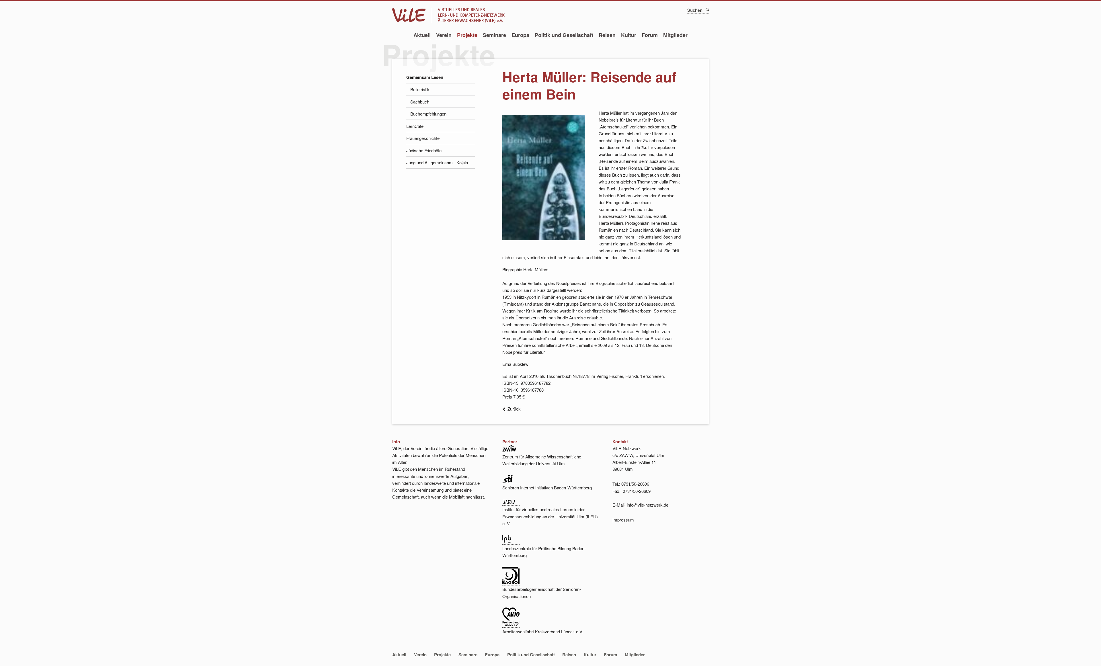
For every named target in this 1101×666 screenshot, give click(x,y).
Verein (444, 35)
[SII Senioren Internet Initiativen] (511, 481)
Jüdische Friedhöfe (424, 150)
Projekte (467, 35)
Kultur (628, 35)
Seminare (494, 35)
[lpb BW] (511, 541)
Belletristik (420, 89)
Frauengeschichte (423, 138)
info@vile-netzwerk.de (647, 505)
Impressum (623, 520)
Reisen (607, 35)
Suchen (707, 9)
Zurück (514, 409)
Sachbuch (419, 102)
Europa (520, 35)
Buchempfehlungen (428, 114)
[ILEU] (511, 502)
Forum (650, 35)
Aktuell (422, 35)
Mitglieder (675, 35)
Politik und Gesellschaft (564, 35)
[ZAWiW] (511, 450)
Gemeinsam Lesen (424, 77)
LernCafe (414, 126)
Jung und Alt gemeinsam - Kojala (437, 162)
